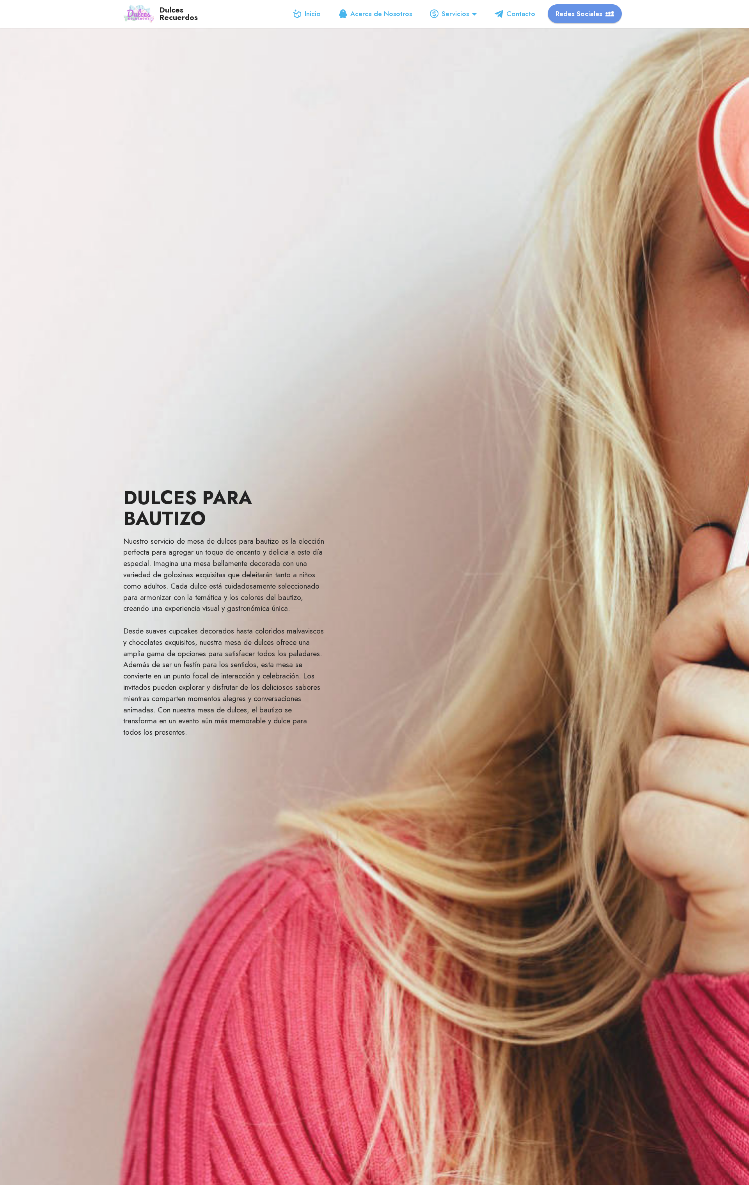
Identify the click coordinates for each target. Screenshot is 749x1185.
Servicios (455, 14)
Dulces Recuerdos (179, 13)
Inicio (313, 14)
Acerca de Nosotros (381, 14)
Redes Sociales (579, 14)
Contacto (520, 14)
